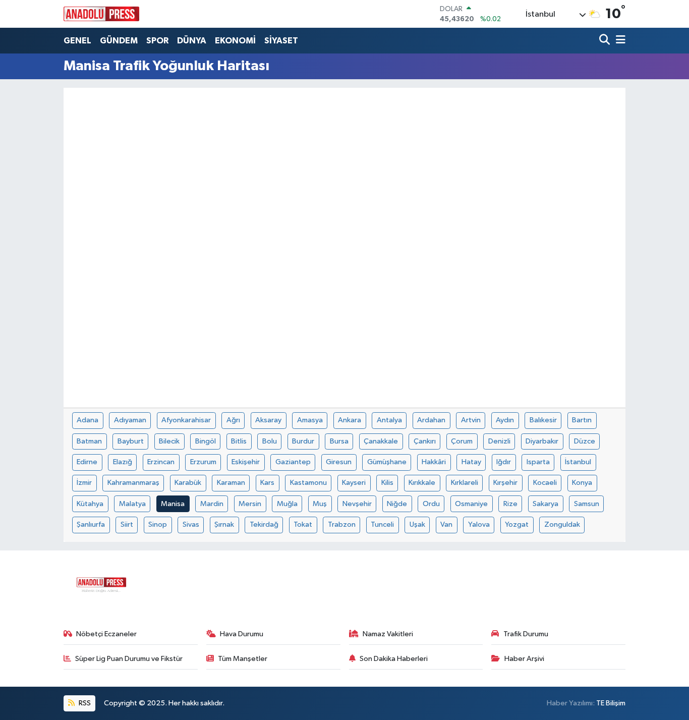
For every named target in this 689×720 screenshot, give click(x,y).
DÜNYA (191, 40)
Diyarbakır (542, 441)
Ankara (349, 420)
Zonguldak (562, 524)
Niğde (397, 504)
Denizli (499, 441)
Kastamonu (308, 482)
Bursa (339, 441)
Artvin (471, 420)
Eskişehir (246, 462)
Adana (87, 420)
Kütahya (90, 504)
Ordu (431, 504)
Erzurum (203, 462)
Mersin (250, 504)
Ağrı (233, 420)
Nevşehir (357, 504)
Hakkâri (434, 462)
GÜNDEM (119, 40)
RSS (84, 703)
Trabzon (342, 524)
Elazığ (122, 462)
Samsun (586, 504)
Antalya (389, 420)
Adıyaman (130, 420)
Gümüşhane (387, 462)
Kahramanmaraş (133, 482)
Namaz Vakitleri (388, 634)
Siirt (127, 524)
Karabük (188, 482)
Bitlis (239, 441)
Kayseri (354, 482)
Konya (582, 482)
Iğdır (503, 462)
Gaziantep (293, 462)
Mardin (211, 504)
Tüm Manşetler (242, 658)
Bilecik (169, 441)
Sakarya (545, 504)
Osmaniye (471, 504)
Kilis (387, 482)
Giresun (339, 462)
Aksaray (268, 420)
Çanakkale (381, 441)
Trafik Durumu (525, 634)
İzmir (84, 482)
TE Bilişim (610, 703)
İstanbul (578, 462)
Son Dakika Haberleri (394, 658)
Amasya (310, 420)
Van (446, 524)
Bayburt (131, 441)
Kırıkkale (422, 482)
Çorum (462, 441)
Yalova (479, 524)
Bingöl (205, 441)
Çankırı (425, 441)
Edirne (87, 462)
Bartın (582, 420)
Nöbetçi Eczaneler (106, 634)
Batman (89, 441)
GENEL (77, 40)
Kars (267, 482)
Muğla (287, 504)
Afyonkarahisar (186, 420)
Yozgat (517, 524)
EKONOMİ (235, 40)
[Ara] (605, 40)
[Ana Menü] (619, 40)
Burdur (303, 441)
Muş (320, 504)
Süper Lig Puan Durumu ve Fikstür (129, 658)
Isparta (538, 462)
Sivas (191, 524)
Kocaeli (545, 482)
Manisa (173, 504)
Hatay (471, 462)
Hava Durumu (241, 634)
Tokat (303, 524)
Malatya (132, 504)
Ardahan (431, 420)
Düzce (584, 441)
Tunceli (382, 524)
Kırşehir (505, 482)
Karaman (231, 482)
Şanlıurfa (91, 524)
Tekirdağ (264, 524)
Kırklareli (464, 482)
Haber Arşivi (524, 658)
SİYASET (281, 40)
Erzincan (161, 462)
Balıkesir (543, 420)
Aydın (505, 420)
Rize (510, 504)
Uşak (417, 524)
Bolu (269, 441)
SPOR (157, 40)
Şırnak (224, 524)
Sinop (157, 524)
